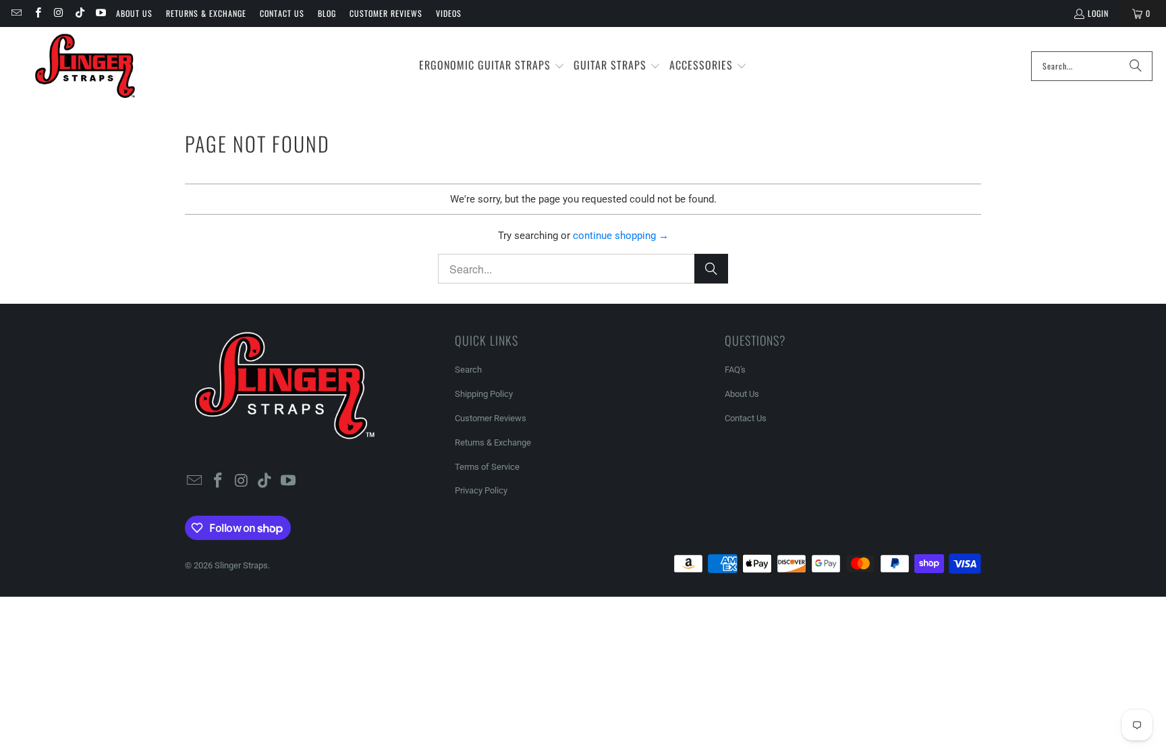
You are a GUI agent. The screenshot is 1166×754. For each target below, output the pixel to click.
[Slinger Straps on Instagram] (58, 13)
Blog (327, 13)
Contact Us (282, 13)
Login (1098, 13)
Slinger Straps (241, 565)
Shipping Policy (484, 394)
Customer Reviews (386, 13)
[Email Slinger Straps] (16, 13)
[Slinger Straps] (85, 66)
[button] (492, 66)
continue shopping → (621, 236)
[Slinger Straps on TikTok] (79, 13)
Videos (449, 13)
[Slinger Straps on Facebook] (37, 13)
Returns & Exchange (206, 13)
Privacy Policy (481, 490)
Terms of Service (487, 467)
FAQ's (735, 370)
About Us (134, 13)
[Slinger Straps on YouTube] (100, 13)
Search (468, 370)
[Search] (1136, 66)
